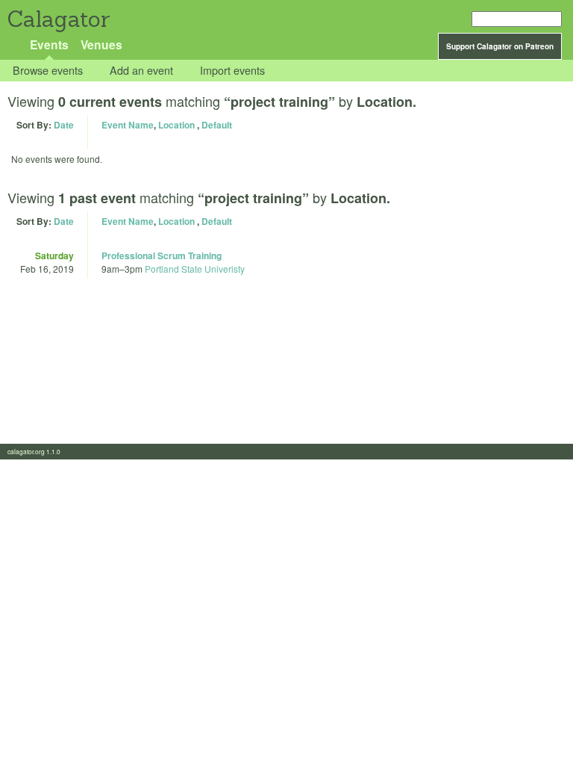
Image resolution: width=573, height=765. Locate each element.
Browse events (48, 70)
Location (176, 124)
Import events (232, 70)
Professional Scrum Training (161, 255)
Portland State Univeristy (195, 268)
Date (64, 124)
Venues (101, 44)
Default (216, 124)
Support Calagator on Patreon (500, 46)
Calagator (57, 19)
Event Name (127, 124)
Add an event (141, 70)
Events (49, 44)
